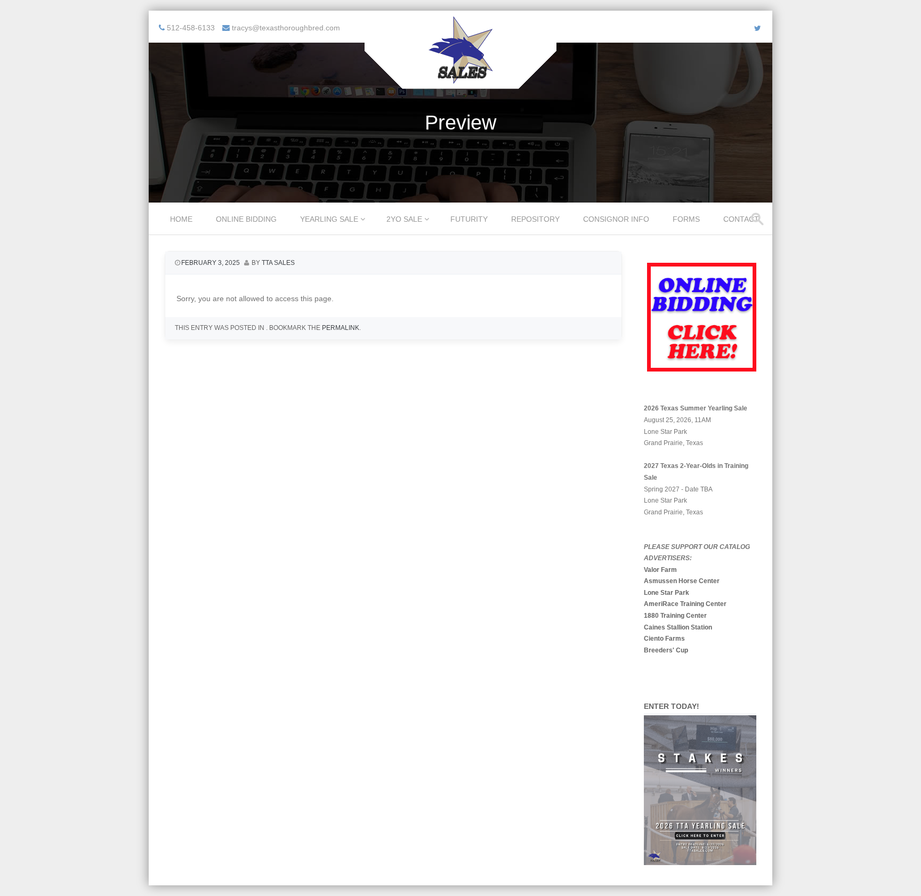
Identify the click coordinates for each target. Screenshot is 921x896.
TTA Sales (278, 263)
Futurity (469, 219)
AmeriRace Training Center (685, 604)
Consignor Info (616, 219)
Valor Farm (660, 570)
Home (181, 219)
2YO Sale (404, 219)
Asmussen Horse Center (682, 581)
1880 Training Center (675, 615)
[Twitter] (757, 28)
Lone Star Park (666, 592)
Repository (535, 219)
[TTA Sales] (460, 81)
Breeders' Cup (666, 650)
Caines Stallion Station (678, 627)
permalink (340, 328)
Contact (741, 219)
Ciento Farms (664, 638)
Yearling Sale (329, 219)
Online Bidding (246, 219)
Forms (686, 219)
